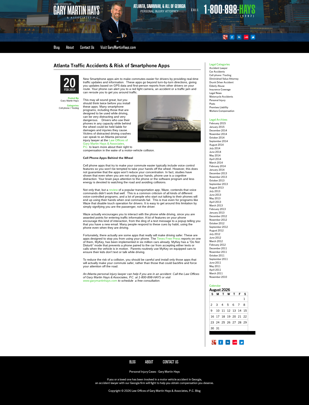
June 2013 (215, 194)
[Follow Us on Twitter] (253, 37)
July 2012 (214, 234)
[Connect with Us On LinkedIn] (239, 37)
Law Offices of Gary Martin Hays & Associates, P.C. (105, 144)
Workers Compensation (221, 110)
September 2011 (218, 259)
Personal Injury (217, 100)
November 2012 (218, 219)
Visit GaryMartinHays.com (118, 47)
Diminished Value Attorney (224, 78)
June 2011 (215, 262)
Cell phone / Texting (69, 108)
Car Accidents (217, 71)
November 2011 (218, 251)
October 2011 (216, 255)
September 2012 (218, 226)
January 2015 (216, 126)
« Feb (212, 333)
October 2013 (216, 180)
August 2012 (216, 230)
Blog (57, 47)
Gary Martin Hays (70, 100)
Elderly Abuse (216, 85)
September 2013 (218, 184)
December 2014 (218, 130)
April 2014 (215, 159)
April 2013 (215, 201)
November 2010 (218, 276)
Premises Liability (218, 107)
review (113, 189)
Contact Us (87, 47)
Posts (212, 103)
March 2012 (216, 241)
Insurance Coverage (220, 89)
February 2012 (217, 244)
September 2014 (218, 141)
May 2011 (215, 266)
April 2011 (215, 269)
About (70, 47)
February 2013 (217, 209)
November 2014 (218, 134)
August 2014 (216, 144)
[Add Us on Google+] (225, 37)
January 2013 (216, 212)
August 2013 (216, 187)
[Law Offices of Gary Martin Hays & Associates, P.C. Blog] (76, 18)
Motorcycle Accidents (221, 96)
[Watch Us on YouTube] (246, 37)
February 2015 (217, 123)
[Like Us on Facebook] (232, 37)
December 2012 (218, 216)
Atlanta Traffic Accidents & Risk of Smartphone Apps (112, 65)
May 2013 (215, 198)
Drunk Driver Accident (221, 82)
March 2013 (216, 205)
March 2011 (216, 273)
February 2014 (217, 166)
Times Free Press (169, 238)
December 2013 (218, 173)
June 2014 (215, 151)
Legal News (215, 93)
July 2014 (214, 148)
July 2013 (214, 191)
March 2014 (216, 162)
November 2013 (218, 176)
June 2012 (215, 237)
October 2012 (216, 223)
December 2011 (218, 248)
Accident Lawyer (218, 68)
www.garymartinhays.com (100, 280)
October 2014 (216, 137)
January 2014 (216, 169)
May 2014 (215, 155)
